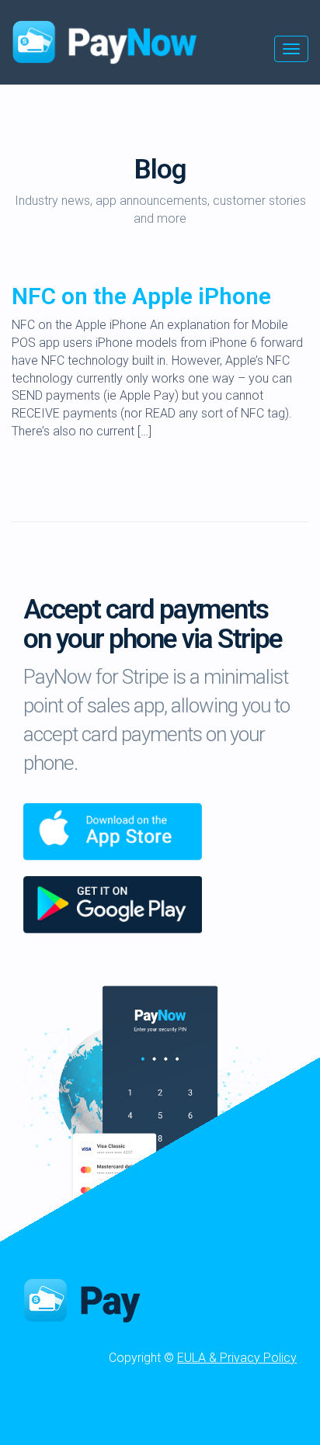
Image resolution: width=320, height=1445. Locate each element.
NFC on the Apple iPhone (141, 296)
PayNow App (124, 1299)
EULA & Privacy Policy (237, 1357)
